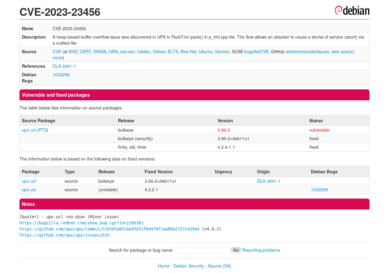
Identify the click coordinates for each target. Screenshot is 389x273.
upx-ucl (29, 130)
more (58, 57)
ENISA (100, 51)
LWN (113, 51)
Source (215, 266)
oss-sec (127, 51)
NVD (73, 51)
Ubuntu (206, 51)
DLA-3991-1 (64, 66)
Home (164, 266)
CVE (57, 51)
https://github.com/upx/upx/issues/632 (64, 235)
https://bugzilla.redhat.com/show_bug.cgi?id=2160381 (81, 222)
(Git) (227, 266)
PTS (43, 130)
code (311, 51)
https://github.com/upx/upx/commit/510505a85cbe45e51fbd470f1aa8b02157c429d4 (109, 228)
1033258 (61, 74)
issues (323, 51)
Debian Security (189, 266)
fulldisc (143, 51)
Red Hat (188, 51)
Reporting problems (261, 250)
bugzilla (251, 51)
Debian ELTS (165, 51)
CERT (85, 51)
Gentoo (222, 51)
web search (343, 51)
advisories (295, 51)
